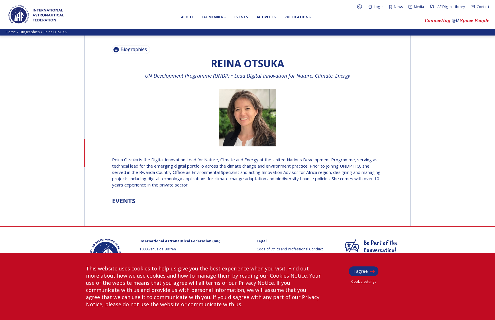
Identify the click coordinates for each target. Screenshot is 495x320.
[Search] (359, 6)
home (11, 32)
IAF (36, 14)
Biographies (30, 32)
